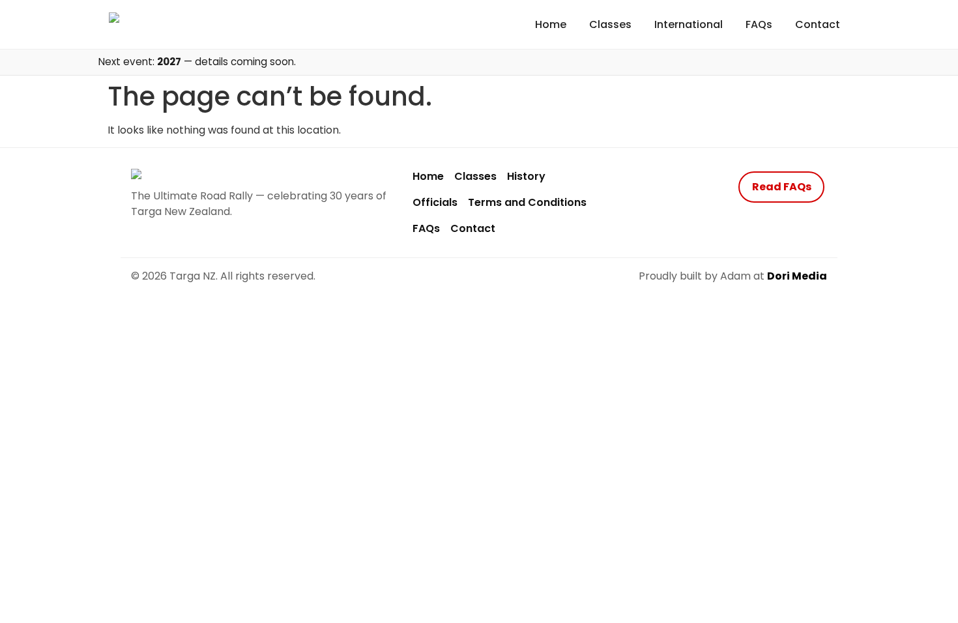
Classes (610, 24)
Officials (435, 202)
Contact (817, 24)
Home (550, 24)
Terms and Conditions (527, 202)
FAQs (759, 24)
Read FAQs (781, 186)
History (526, 176)
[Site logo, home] (141, 24)
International (688, 24)
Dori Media (797, 275)
